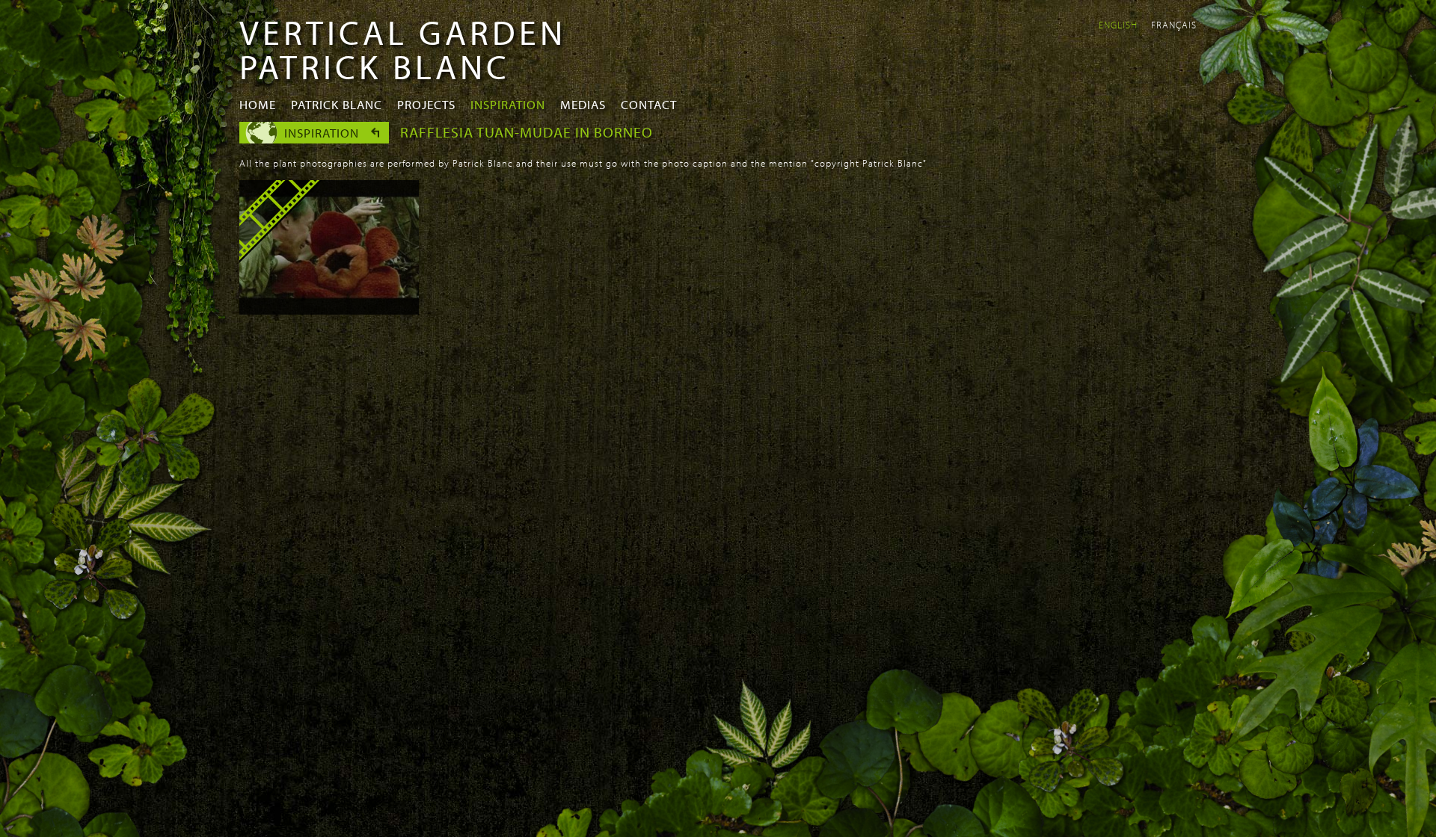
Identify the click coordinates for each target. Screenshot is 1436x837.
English (1118, 25)
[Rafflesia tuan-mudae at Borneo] (329, 310)
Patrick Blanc (336, 104)
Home (257, 104)
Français (1174, 25)
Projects (426, 104)
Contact (649, 104)
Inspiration (507, 104)
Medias (583, 104)
